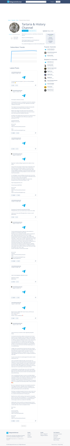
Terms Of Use (54, 444)
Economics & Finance (57, 434)
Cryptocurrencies (56, 438)
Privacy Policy (60, 444)
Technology (55, 435)
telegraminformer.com (13, 444)
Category (52, 1)
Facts (17, 20)
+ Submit (58, 1)
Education (55, 436)
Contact (29, 435)
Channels (13, 20)
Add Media (30, 436)
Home (9, 20)
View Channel (25, 30)
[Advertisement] (35, 11)
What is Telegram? (44, 434)
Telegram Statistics (44, 435)
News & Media (56, 439)
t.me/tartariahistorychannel (16, 34)
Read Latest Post (32, 30)
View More (24, 425)
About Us (29, 434)
